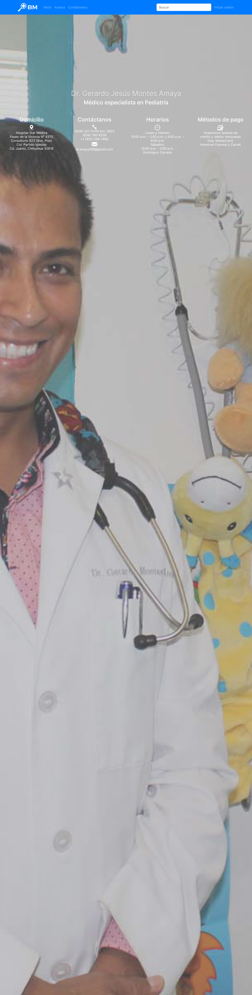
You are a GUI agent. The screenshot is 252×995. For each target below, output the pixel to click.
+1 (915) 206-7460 (94, 139)
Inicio (47, 7)
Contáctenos (77, 7)
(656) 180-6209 (95, 135)
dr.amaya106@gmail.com (94, 149)
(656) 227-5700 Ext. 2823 (94, 131)
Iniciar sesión (224, 7)
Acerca (60, 7)
